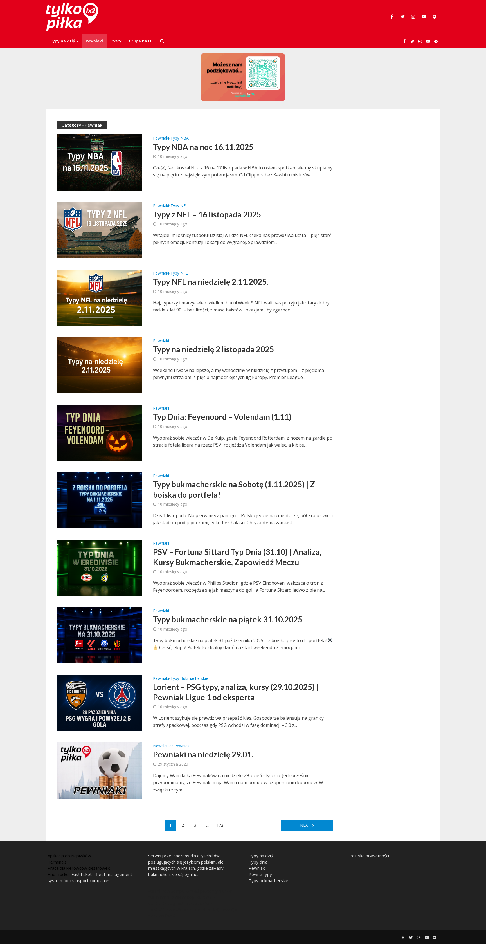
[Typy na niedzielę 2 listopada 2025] (99, 365)
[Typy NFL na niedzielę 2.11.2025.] (99, 297)
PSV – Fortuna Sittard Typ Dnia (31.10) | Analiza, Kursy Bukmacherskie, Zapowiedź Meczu (237, 557)
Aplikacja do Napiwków (69, 855)
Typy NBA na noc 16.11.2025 (203, 147)
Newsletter (163, 746)
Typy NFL (179, 206)
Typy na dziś (62, 41)
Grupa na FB (141, 41)
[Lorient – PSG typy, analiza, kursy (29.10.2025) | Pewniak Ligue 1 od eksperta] (99, 702)
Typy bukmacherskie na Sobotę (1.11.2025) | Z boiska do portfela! (234, 489)
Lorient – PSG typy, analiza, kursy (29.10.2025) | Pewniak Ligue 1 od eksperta (236, 692)
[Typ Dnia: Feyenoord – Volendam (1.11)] (99, 432)
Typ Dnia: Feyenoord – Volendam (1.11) (222, 416)
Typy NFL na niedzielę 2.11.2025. (210, 281)
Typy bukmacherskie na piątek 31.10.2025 (227, 619)
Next (305, 825)
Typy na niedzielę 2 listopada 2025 (213, 349)
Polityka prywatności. (369, 855)
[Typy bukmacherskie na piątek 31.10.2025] (99, 635)
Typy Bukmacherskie (189, 678)
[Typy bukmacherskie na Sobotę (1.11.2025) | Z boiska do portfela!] (99, 500)
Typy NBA (179, 138)
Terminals (57, 862)
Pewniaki (94, 41)
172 (220, 825)
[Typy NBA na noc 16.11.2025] (99, 162)
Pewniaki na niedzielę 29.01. (203, 754)
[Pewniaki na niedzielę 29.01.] (99, 770)
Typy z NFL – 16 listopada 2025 (207, 214)
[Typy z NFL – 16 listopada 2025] (99, 230)
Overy (116, 41)
